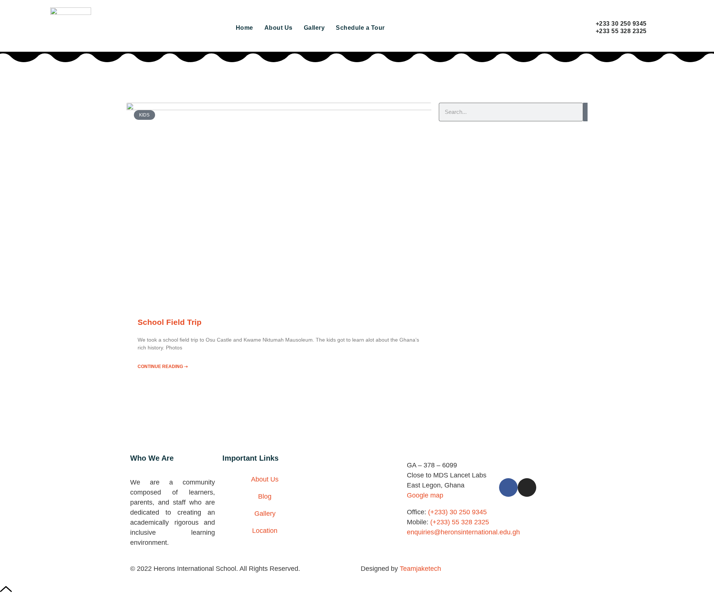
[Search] (585, 112)
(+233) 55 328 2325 (459, 522)
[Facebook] (508, 487)
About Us (278, 28)
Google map (425, 495)
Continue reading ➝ (163, 366)
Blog (264, 496)
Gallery (314, 28)
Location (264, 530)
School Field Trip (170, 322)
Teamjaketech (420, 568)
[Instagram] (527, 487)
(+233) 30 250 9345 (456, 512)
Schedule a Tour (360, 28)
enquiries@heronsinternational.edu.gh (463, 532)
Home (244, 28)
